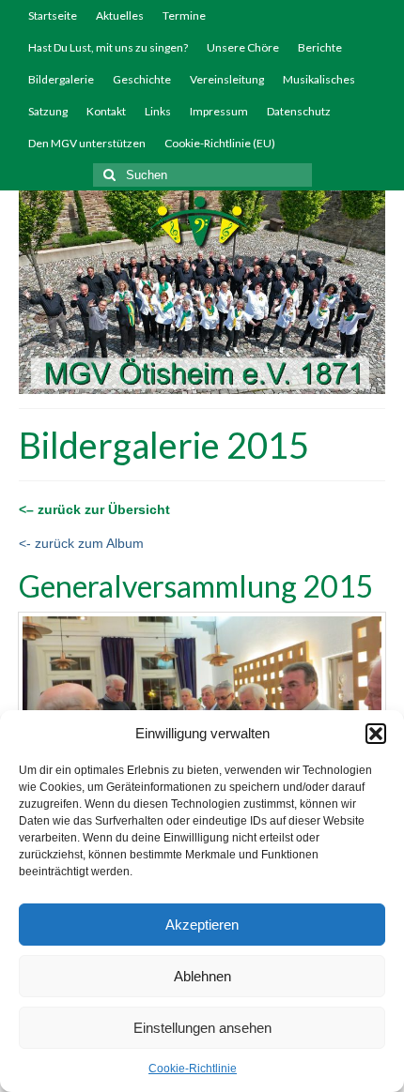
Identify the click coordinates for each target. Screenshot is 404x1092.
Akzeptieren (202, 925)
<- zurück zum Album (81, 543)
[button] (375, 733)
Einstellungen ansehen (202, 1028)
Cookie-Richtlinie (192, 1068)
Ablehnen (202, 976)
